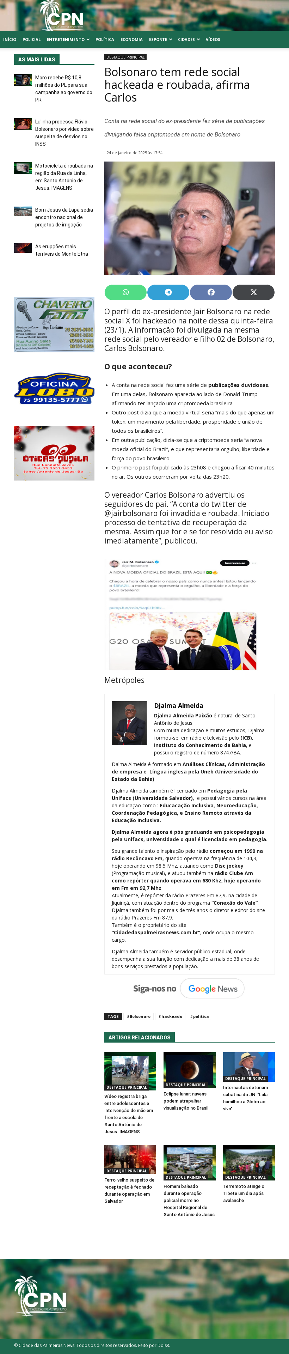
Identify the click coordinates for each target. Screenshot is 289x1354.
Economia (132, 39)
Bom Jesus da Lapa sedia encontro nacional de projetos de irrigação (64, 217)
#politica (199, 1016)
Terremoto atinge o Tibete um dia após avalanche (243, 1193)
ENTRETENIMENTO (66, 39)
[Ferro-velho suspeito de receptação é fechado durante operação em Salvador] (130, 1159)
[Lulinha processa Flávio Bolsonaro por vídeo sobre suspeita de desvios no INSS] (23, 124)
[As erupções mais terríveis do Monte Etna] (23, 248)
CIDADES (186, 39)
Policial (32, 39)
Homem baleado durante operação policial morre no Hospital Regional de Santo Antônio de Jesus (189, 1200)
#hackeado (170, 1016)
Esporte (158, 39)
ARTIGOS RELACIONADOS (140, 1037)
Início (9, 39)
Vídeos (213, 39)
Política (105, 39)
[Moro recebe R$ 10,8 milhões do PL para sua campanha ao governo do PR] (23, 80)
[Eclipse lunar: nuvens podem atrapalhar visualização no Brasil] (189, 1070)
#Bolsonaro (138, 1016)
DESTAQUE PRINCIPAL (125, 57)
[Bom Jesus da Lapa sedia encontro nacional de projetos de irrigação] (23, 211)
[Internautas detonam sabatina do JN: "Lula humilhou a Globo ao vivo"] (249, 1066)
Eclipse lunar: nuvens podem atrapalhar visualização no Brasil (186, 1101)
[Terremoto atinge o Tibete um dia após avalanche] (249, 1162)
